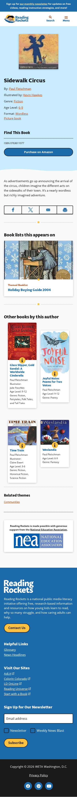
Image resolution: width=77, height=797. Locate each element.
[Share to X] (30, 210)
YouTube (49, 786)
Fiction (18, 101)
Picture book (12, 118)
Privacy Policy (38, 775)
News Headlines (15, 655)
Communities (12, 502)
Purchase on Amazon (38, 152)
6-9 (21, 107)
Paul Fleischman (20, 89)
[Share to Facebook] (13, 210)
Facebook (28, 786)
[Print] (65, 210)
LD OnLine (13, 684)
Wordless (21, 114)
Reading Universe (17, 689)
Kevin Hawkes (32, 95)
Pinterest (38, 786)
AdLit (9, 674)
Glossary (10, 650)
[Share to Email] (48, 210)
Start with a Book (17, 694)
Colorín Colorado (17, 679)
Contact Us (16, 628)
